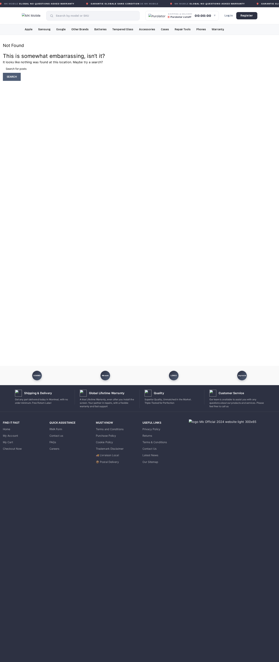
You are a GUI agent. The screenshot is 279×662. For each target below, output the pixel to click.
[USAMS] (37, 375)
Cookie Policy (104, 442)
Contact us (56, 435)
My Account (10, 435)
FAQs (52, 442)
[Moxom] (105, 375)
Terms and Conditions (109, 429)
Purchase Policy (106, 435)
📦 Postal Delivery (107, 461)
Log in (229, 15)
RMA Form (55, 429)
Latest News (150, 455)
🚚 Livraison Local (107, 455)
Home (6, 429)
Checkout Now (12, 448)
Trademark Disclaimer (109, 448)
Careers (54, 448)
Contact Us (149, 448)
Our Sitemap (150, 461)
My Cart (8, 442)
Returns (147, 435)
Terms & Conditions (154, 442)
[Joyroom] (242, 375)
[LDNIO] (174, 375)
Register (246, 15)
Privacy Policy (151, 429)
